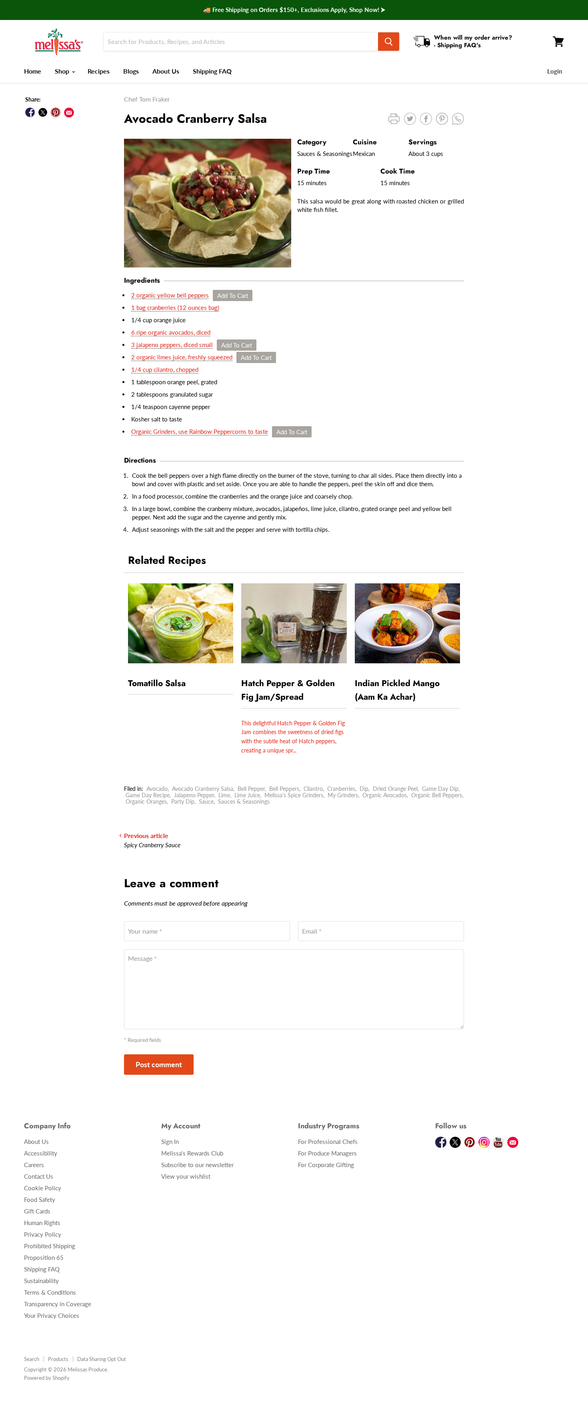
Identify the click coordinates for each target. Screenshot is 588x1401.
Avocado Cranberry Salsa (202, 788)
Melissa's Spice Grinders (293, 795)
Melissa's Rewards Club (192, 1153)
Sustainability (41, 1280)
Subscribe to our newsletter (197, 1164)
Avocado (157, 788)
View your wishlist (185, 1176)
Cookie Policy (42, 1187)
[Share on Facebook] (30, 112)
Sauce (206, 801)
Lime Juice (247, 795)
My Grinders (343, 795)
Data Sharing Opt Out (101, 1359)
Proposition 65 (44, 1257)
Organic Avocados (384, 795)
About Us (165, 71)
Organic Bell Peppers (436, 795)
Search (31, 1359)
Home (32, 71)
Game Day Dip (440, 788)
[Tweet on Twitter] (43, 112)
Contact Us (38, 1176)
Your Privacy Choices (51, 1315)
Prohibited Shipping (49, 1245)
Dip (364, 788)
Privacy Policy (42, 1234)
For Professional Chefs (328, 1141)
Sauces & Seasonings (244, 801)
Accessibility (40, 1153)
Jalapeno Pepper (194, 795)
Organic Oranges (146, 801)
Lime (224, 795)
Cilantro (313, 788)
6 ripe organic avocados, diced (170, 332)
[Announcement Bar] (294, 10)
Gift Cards (37, 1211)
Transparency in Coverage (57, 1303)
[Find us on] (69, 112)
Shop (63, 71)
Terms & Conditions (50, 1292)
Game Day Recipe (148, 795)
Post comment (159, 1064)
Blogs (131, 71)
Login (554, 71)
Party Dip (182, 801)
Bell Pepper (251, 788)
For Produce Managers (327, 1153)
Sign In (170, 1141)
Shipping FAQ (212, 71)
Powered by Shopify (47, 1378)
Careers (34, 1164)
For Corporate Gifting (326, 1164)
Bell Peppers (284, 788)
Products (58, 1359)
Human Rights (42, 1222)
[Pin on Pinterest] (55, 112)
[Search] (388, 41)
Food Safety (39, 1199)
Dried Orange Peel (395, 788)
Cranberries (341, 788)
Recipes (99, 71)
